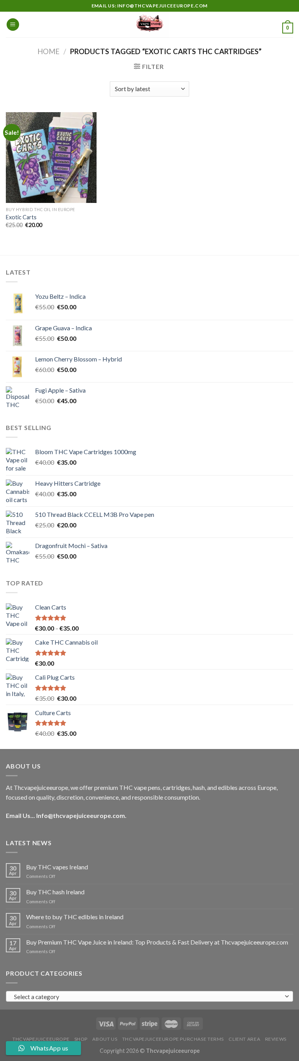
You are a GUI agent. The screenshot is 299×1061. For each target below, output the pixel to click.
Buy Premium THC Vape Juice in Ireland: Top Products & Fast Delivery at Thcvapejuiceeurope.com (157, 942)
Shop (81, 1039)
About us (104, 1039)
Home (48, 51)
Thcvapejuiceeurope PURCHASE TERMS (173, 1039)
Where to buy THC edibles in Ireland (74, 916)
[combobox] (149, 996)
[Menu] (13, 24)
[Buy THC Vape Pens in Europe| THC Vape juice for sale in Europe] (149, 24)
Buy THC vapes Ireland (57, 867)
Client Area (244, 1039)
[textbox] (148, 996)
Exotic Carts (21, 217)
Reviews (276, 1039)
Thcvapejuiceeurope (40, 1039)
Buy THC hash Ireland (55, 891)
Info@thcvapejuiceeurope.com (80, 815)
